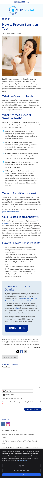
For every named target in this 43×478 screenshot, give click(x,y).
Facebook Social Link (3, 424)
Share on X (17, 351)
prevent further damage (10, 212)
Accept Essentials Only (21, 470)
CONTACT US (15, 328)
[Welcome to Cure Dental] (21, 14)
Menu (7, 19)
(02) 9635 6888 (19, 2)
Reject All (21, 465)
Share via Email (26, 351)
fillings (17, 308)
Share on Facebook (21, 351)
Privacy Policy (22, 460)
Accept (21, 475)
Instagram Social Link (8, 424)
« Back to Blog (10, 357)
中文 (27, 2)
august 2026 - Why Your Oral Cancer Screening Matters (18, 436)
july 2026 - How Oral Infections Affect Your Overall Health (19, 442)
